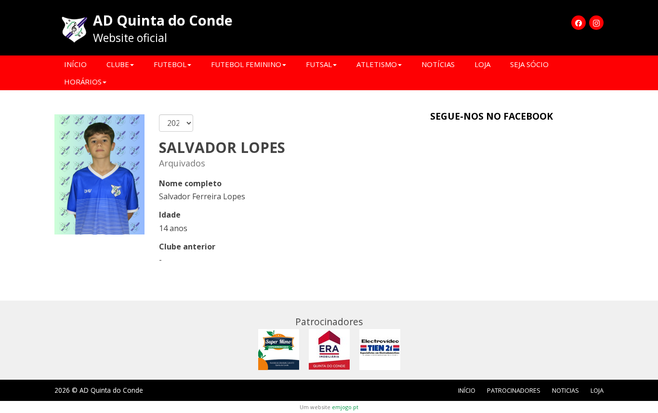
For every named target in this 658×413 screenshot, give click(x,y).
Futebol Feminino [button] (246, 64)
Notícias (438, 64)
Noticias (565, 390)
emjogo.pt (345, 407)
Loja (482, 64)
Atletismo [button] (376, 64)
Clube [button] (117, 64)
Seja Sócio (529, 64)
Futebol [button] (170, 64)
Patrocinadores (513, 390)
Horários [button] (83, 81)
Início (75, 64)
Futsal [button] (319, 64)
